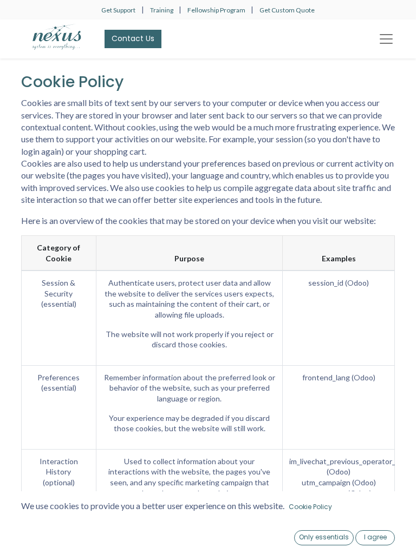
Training (162, 10)
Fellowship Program (216, 10)
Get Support (118, 10)
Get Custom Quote (287, 10)
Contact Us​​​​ (133, 38)
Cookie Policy (310, 506)
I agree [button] (375, 537)
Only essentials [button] (324, 537)
